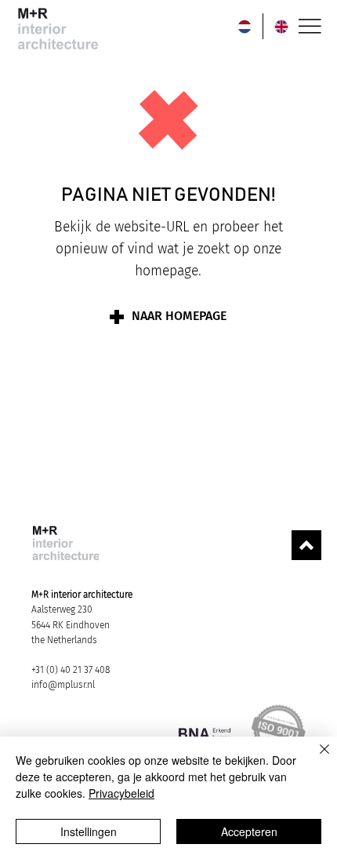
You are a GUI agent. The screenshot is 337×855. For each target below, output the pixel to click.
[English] (281, 26)
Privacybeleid (121, 793)
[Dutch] (244, 26)
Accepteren (249, 831)
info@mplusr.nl (63, 684)
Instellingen (88, 831)
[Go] (306, 545)
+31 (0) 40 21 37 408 (70, 669)
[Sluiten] (315, 758)
